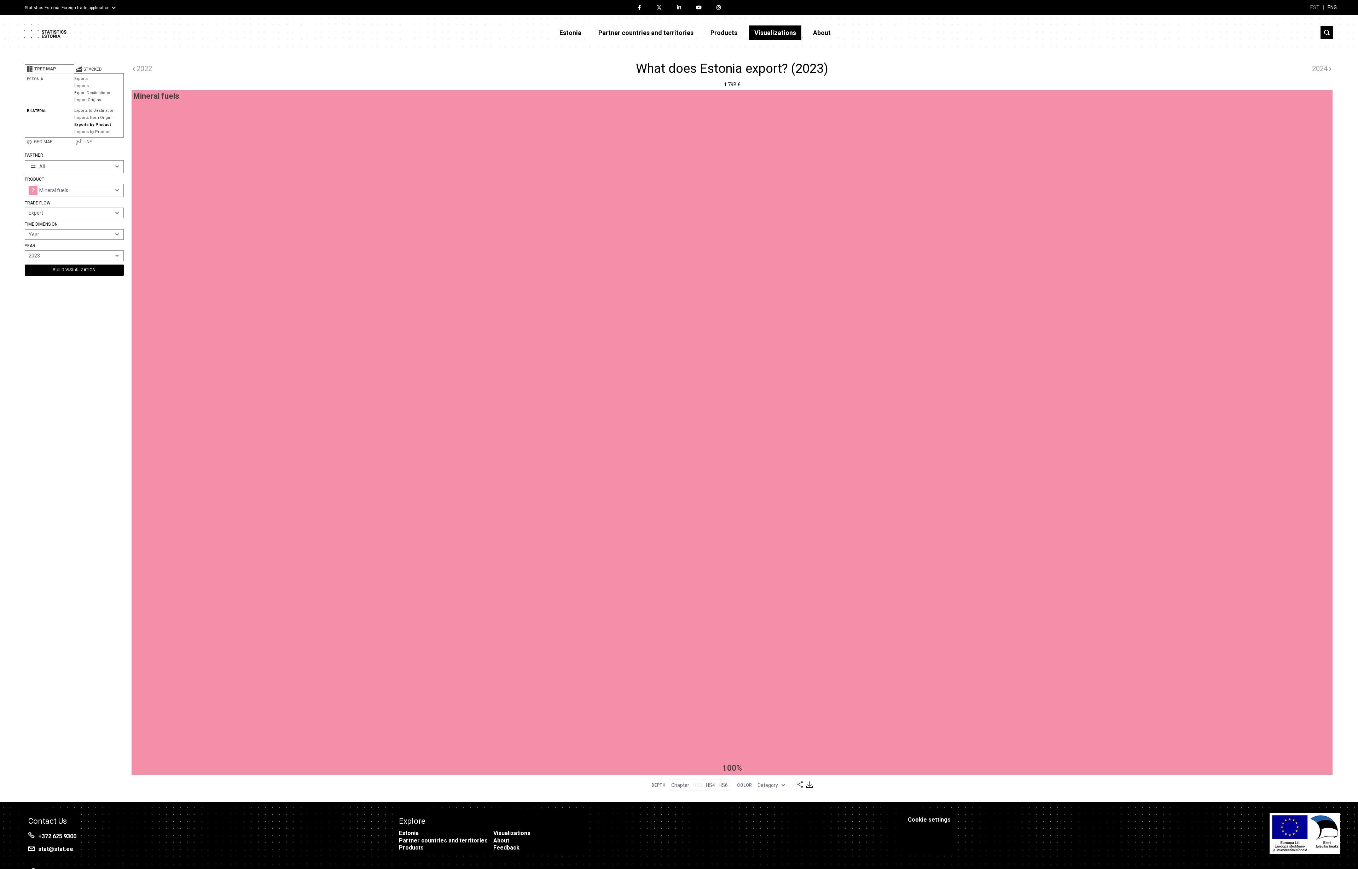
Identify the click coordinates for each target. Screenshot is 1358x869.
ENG (1332, 7)
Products (723, 32)
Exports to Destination (94, 110)
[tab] (49, 69)
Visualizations (775, 32)
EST (1314, 7)
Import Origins (87, 100)
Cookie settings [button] (929, 819)
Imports (81, 85)
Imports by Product (92, 131)
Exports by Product (92, 124)
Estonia (570, 32)
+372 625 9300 (57, 836)
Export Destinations (92, 93)
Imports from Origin (92, 117)
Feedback (506, 847)
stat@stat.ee (55, 849)
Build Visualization (74, 269)
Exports (81, 78)
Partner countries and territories (645, 32)
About (822, 32)
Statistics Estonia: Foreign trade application (67, 7)
